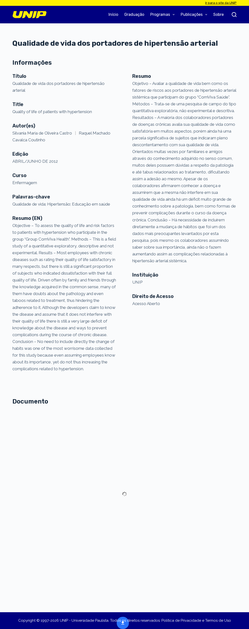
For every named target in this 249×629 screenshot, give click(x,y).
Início (113, 14)
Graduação (134, 14)
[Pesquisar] (234, 14)
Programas (160, 14)
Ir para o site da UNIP (221, 3)
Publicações (192, 14)
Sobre (218, 14)
